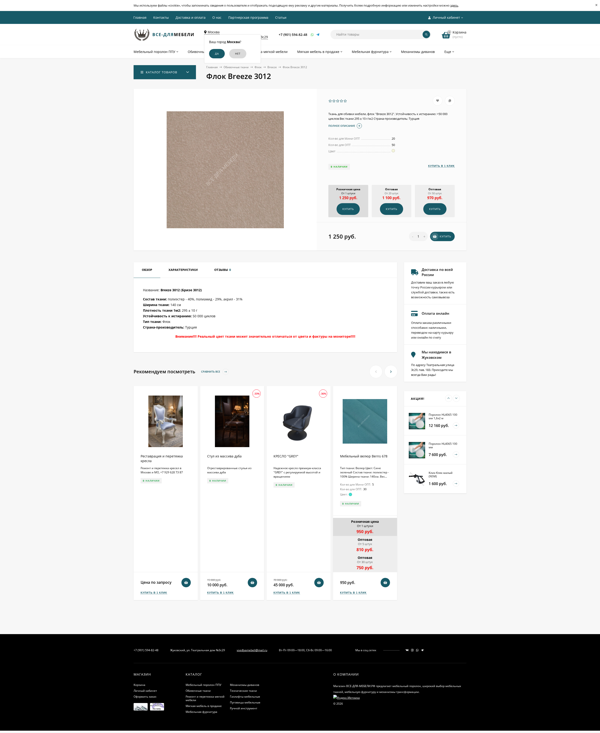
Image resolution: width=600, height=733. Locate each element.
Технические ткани (243, 691)
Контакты (161, 17)
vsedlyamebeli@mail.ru (252, 650)
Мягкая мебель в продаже (204, 706)
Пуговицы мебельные (245, 702)
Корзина (139, 685)
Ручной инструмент (243, 708)
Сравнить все (211, 371)
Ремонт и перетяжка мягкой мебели (205, 698)
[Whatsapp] (312, 34)
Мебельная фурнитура (201, 712)
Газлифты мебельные (245, 697)
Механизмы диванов (244, 685)
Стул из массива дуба (224, 456)
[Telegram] (318, 34)
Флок (258, 67)
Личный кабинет (145, 691)
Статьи (280, 17)
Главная (139, 17)
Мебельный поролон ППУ (203, 685)
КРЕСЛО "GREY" (286, 456)
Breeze (272, 67)
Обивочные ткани (236, 67)
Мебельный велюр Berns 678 (363, 456)
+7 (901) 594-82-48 (293, 34)
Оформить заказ (145, 697)
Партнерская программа (248, 17)
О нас (216, 17)
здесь (454, 5)
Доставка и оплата (191, 17)
